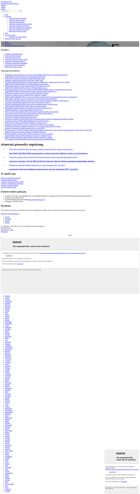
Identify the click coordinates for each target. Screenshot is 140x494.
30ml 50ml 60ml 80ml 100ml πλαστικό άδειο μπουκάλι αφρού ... (26, 106)
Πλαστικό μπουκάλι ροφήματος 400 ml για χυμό (21, 117)
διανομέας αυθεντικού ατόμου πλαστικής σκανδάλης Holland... (25, 132)
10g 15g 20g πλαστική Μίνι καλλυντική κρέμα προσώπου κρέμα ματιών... (29, 113)
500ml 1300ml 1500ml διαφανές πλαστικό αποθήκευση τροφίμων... (27, 84)
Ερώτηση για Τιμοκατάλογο (10, 214)
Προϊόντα (8, 16)
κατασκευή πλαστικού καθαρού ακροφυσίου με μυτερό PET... (25, 128)
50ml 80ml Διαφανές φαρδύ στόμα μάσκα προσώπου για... (24, 110)
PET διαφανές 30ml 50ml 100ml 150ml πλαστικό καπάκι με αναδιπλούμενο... (30, 139)
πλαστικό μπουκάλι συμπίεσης (19, 29)
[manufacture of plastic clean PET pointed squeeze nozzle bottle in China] (37, 165)
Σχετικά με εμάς (10, 35)
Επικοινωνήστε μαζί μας (13, 39)
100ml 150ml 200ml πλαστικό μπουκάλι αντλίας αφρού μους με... (26, 88)
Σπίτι (6, 15)
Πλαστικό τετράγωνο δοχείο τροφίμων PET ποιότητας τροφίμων (26, 95)
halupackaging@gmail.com (36, 200)
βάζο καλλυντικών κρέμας (17, 31)
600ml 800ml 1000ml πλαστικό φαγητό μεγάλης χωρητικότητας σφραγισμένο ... (31, 91)
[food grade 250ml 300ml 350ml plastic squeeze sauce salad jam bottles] (43, 157)
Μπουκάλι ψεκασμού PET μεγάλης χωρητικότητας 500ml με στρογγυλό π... (30, 124)
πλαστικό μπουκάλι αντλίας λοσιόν (20, 24)
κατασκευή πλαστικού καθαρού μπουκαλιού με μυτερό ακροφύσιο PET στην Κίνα (43, 169)
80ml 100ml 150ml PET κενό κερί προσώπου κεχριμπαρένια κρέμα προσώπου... (31, 99)
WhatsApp (4, 232)
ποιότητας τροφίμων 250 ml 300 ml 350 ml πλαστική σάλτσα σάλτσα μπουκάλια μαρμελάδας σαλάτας (52, 161)
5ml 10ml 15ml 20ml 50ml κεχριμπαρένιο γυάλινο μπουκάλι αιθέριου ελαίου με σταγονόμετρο (48, 153)
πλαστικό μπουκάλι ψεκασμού (19, 26)
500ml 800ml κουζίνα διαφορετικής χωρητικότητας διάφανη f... (25, 77)
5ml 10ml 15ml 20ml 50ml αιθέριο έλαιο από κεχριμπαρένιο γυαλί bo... (28, 102)
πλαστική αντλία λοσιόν (17, 22)
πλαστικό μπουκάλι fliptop (17, 18)
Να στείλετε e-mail (7, 230)
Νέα (6, 33)
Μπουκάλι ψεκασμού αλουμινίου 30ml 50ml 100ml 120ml (24, 80)
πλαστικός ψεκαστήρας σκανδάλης (20, 27)
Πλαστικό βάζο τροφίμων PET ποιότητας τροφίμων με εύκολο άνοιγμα (28, 136)
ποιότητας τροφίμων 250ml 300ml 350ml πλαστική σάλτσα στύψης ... (27, 121)
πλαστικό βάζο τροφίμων (17, 20)
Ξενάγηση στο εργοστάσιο (17, 37)
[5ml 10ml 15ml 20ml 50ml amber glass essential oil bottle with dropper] (41, 149)
